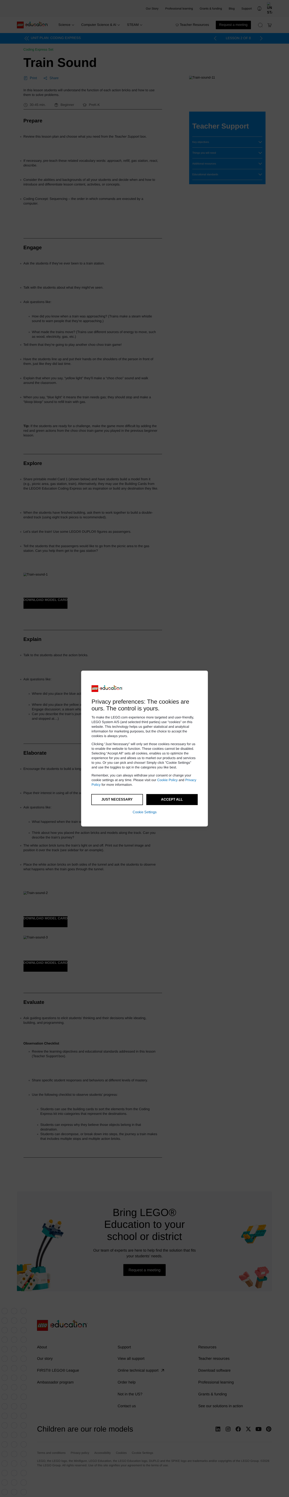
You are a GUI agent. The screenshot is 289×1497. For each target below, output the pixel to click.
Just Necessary (117, 799)
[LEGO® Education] (107, 688)
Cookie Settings (145, 812)
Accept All (172, 799)
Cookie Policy (167, 780)
